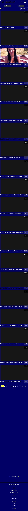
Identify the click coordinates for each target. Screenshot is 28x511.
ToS (14, 503)
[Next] (14, 389)
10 (22, 386)
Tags (14, 495)
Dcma (14, 501)
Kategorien (14, 476)
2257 (14, 506)
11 (25, 386)
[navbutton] (25, 2)
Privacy (14, 508)
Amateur (8, 5)
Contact (14, 499)
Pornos (14, 488)
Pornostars (14, 492)
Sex (18, 476)
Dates (22, 5)
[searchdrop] (21, 2)
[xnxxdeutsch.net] (8, 2)
